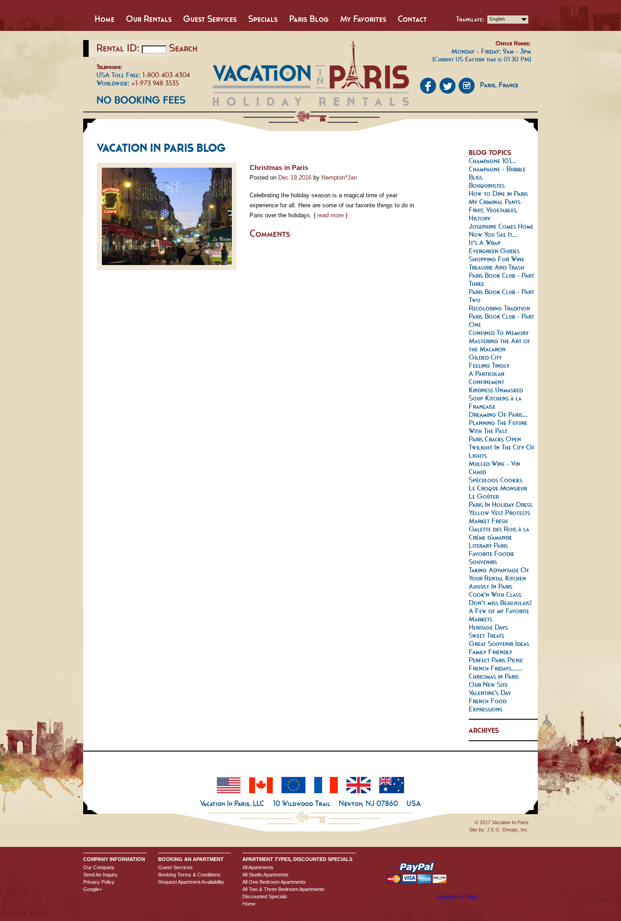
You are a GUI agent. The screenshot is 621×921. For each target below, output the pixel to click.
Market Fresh (488, 520)
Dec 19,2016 (294, 177)
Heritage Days (488, 627)
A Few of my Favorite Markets (499, 614)
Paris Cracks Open (495, 439)
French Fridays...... (495, 668)
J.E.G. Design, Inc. (508, 829)
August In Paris (490, 586)
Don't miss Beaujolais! (500, 602)
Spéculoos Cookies (495, 480)
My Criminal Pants (495, 201)
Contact (412, 18)
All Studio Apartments (265, 874)
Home (105, 18)
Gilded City (485, 357)
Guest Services (210, 18)
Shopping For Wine (496, 259)
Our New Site (488, 684)
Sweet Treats (486, 635)
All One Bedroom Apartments (274, 882)
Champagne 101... (492, 160)
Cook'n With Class (495, 594)
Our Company (99, 867)
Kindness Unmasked (496, 389)
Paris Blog (309, 18)
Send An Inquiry (100, 874)
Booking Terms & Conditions (189, 874)
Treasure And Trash (496, 267)
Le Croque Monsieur (498, 488)
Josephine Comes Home (501, 226)
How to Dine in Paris (498, 193)
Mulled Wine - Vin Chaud (494, 467)
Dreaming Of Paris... (498, 414)
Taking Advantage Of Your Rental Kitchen (499, 574)
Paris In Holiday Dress (500, 504)
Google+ (92, 889)
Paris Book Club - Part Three (501, 279)
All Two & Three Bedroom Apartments (283, 889)
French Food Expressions (487, 704)
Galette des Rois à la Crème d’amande (499, 533)
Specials (263, 18)
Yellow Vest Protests (499, 512)
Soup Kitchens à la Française (495, 402)
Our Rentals (149, 18)
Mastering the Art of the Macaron (499, 344)
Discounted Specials (264, 896)
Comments (270, 233)
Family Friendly (490, 651)
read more (330, 215)
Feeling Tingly (489, 365)
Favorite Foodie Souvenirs (491, 557)
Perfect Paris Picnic (496, 660)
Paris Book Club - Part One (501, 320)
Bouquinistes (487, 185)
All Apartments (258, 867)
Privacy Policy (99, 882)
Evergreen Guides (494, 250)
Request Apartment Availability (191, 882)
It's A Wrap (485, 242)
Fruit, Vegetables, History (493, 213)
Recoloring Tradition (499, 308)
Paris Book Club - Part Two (501, 295)
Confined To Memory (499, 332)
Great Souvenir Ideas (499, 643)
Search (183, 47)
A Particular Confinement (486, 377)
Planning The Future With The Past (498, 426)
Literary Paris (488, 545)
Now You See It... (493, 234)
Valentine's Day (490, 692)
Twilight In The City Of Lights (502, 451)
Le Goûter (484, 496)
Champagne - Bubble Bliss (497, 173)
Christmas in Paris (279, 167)
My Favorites (363, 18)
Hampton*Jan (339, 177)
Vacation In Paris (457, 897)
